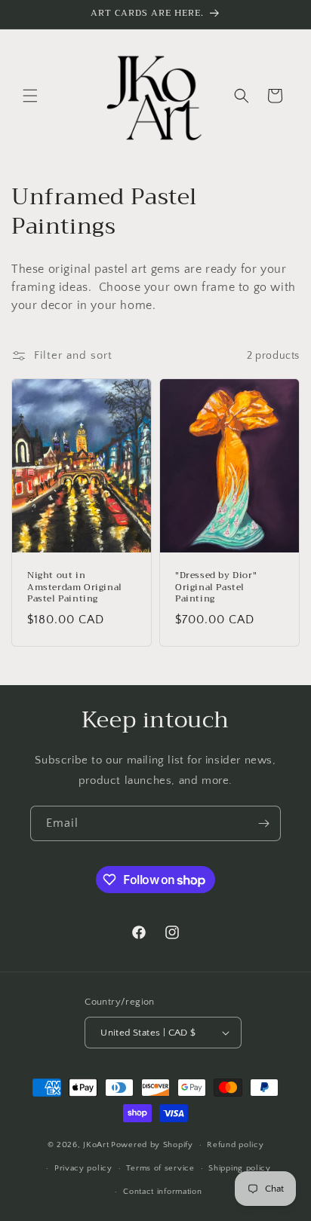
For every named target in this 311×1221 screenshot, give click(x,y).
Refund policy (235, 1144)
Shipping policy (239, 1168)
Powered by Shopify (152, 1144)
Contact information (162, 1191)
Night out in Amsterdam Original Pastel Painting (74, 587)
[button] (30, 95)
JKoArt (96, 1144)
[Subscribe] (263, 823)
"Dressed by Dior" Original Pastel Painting (216, 587)
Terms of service (160, 1168)
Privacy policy (83, 1168)
